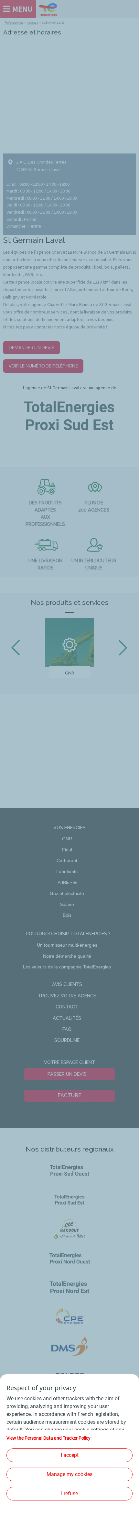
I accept (70, 1455)
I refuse (69, 1493)
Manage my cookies (69, 1474)
